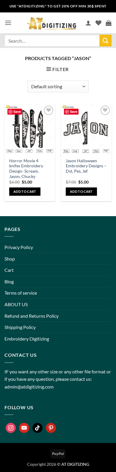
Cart (9, 270)
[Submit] (106, 40)
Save (17, 111)
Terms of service (20, 293)
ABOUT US (16, 304)
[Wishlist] (98, 22)
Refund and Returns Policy (31, 316)
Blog (9, 281)
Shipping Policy (20, 327)
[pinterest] (51, 428)
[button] (8, 22)
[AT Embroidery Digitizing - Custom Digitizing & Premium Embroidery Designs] (51, 22)
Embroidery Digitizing (26, 338)
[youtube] (24, 428)
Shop (9, 258)
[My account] (88, 22)
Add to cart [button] (24, 191)
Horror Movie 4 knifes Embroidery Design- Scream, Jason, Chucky (26, 168)
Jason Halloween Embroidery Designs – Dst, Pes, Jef (86, 166)
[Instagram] (11, 428)
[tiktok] (37, 428)
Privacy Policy (18, 247)
